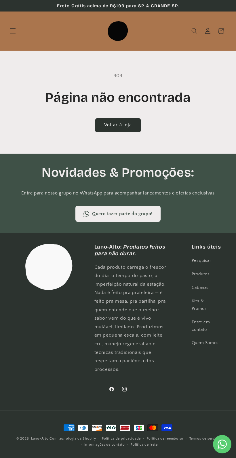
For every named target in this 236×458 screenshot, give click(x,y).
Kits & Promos (199, 305)
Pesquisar (201, 260)
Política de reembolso (165, 438)
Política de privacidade (121, 438)
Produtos (201, 274)
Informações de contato (104, 444)
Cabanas (200, 287)
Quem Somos (205, 343)
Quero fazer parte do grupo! (122, 213)
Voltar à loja (118, 125)
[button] (12, 31)
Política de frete (144, 444)
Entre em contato (201, 326)
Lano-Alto (40, 438)
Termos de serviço (204, 438)
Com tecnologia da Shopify (73, 438)
